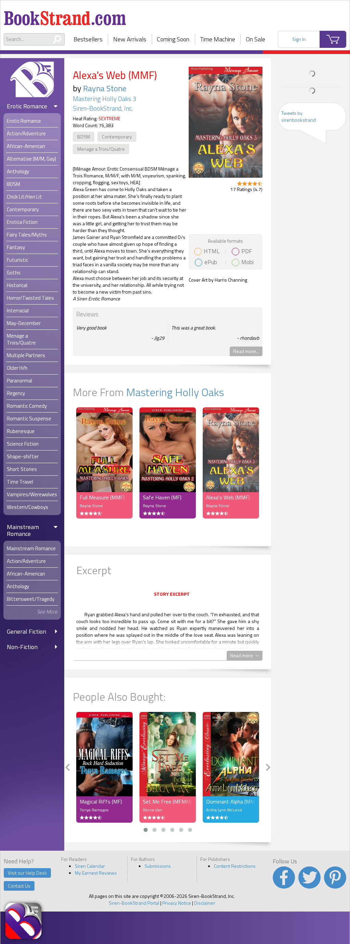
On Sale (255, 39)
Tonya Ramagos (94, 810)
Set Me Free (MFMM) (167, 801)
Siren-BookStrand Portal (134, 902)
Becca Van (152, 810)
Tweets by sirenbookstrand (298, 116)
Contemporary (117, 136)
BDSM (83, 136)
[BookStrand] (65, 15)
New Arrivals (129, 39)
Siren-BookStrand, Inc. (103, 108)
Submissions (158, 865)
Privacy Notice (176, 902)
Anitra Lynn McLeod (224, 810)
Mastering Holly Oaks (175, 392)
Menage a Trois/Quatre (101, 148)
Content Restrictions (235, 865)
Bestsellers (88, 39)
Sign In (299, 39)
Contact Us (19, 885)
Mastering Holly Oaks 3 (104, 99)
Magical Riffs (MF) (101, 801)
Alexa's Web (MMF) (228, 497)
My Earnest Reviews (96, 872)
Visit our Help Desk (27, 872)
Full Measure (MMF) (102, 497)
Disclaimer (204, 902)
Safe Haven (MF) (162, 497)
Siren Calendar (90, 865)
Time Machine (217, 39)
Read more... (246, 351)
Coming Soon (173, 39)
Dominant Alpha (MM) (231, 801)
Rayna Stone (104, 88)
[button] (145, 830)
